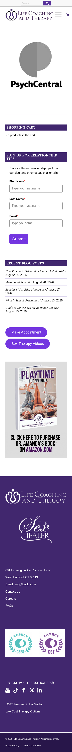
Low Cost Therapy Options (22, 711)
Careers (10, 598)
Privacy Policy (12, 745)
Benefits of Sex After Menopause (25, 289)
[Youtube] (8, 690)
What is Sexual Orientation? (23, 300)
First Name (17, 181)
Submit (19, 238)
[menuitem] (59, 15)
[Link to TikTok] (16, 690)
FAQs (9, 605)
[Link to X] (32, 690)
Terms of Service (32, 745)
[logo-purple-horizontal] (29, 15)
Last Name (17, 198)
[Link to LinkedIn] (40, 690)
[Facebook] (24, 690)
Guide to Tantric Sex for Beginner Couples (32, 307)
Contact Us (12, 591)
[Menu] (56, 15)
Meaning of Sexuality (18, 282)
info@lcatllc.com (25, 584)
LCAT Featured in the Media (23, 704)
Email (13, 216)
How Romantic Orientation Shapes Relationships (35, 271)
